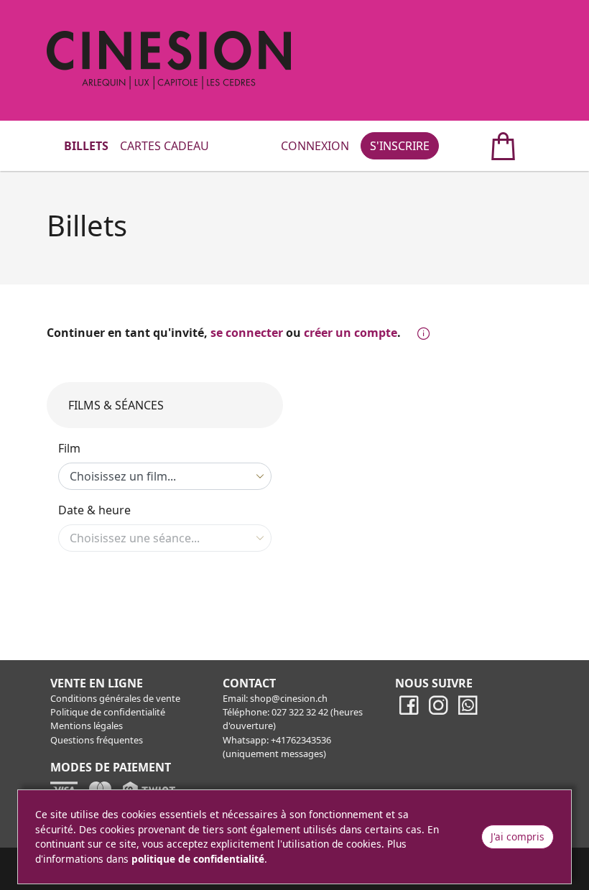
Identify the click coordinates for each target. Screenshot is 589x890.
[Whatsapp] (467, 711)
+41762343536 (301, 739)
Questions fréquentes (96, 739)
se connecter (246, 332)
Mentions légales (86, 725)
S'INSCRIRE (400, 146)
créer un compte (350, 332)
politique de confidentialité (197, 859)
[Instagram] (438, 711)
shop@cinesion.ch (289, 698)
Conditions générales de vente (115, 698)
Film (69, 448)
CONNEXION (315, 146)
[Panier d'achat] (488, 146)
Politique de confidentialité (107, 711)
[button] (420, 334)
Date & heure (94, 510)
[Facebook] (408, 711)
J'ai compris (517, 836)
